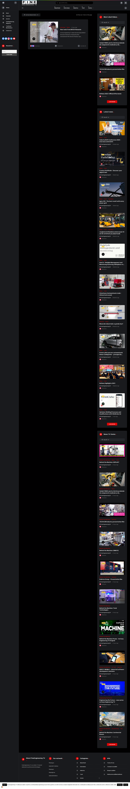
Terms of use (110, 762)
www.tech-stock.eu (53, 766)
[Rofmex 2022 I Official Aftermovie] (112, 84)
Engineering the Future (105, 698)
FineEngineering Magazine (10, 22)
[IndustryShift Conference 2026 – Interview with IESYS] (112, 128)
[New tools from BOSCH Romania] (44, 32)
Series (82, 778)
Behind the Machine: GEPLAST (109, 462)
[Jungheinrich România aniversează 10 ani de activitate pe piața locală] (112, 220)
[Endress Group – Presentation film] (112, 568)
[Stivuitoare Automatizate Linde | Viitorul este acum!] (112, 281)
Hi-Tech (114, 667)
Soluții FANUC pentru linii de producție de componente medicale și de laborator (111, 44)
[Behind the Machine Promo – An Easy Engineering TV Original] (112, 627)
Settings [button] (120, 784)
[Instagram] (8, 38)
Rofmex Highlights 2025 (107, 383)
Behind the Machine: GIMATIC (109, 550)
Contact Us (9, 30)
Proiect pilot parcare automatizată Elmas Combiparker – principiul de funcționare (111, 354)
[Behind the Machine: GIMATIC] (112, 539)
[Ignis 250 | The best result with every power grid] (112, 189)
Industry (101, 321)
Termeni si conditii (112, 766)
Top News (110, 199)
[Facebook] (3, 38)
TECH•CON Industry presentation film (111, 69)
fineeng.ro (51, 769)
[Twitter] (6, 38)
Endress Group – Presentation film (110, 579)
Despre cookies (111, 770)
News (7, 13)
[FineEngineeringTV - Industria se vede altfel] (7, 3)
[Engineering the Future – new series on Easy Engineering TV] (112, 688)
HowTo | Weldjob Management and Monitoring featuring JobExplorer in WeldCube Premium (111, 264)
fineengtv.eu (52, 772)
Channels (8, 16)
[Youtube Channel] (14, 38)
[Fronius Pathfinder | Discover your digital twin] (112, 159)
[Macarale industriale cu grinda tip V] (112, 312)
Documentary (115, 728)
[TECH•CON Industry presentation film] (112, 60)
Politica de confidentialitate (114, 774)
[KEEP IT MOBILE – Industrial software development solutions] (112, 658)
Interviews (83, 766)
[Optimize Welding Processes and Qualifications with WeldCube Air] (112, 400)
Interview (62, 27)
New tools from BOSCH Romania (70, 29)
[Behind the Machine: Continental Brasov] (112, 719)
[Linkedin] (11, 38)
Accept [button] (125, 784)
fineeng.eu (51, 762)
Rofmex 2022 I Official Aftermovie (110, 93)
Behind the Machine (104, 460)
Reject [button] (4, 784)
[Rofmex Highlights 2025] (112, 372)
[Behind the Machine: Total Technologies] (112, 596)
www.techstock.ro (53, 775)
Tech (105, 137)
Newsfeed (83, 762)
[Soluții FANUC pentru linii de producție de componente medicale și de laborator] (112, 33)
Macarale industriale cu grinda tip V (111, 324)
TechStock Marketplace (9, 27)
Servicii (8, 18)
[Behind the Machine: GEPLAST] (112, 450)
